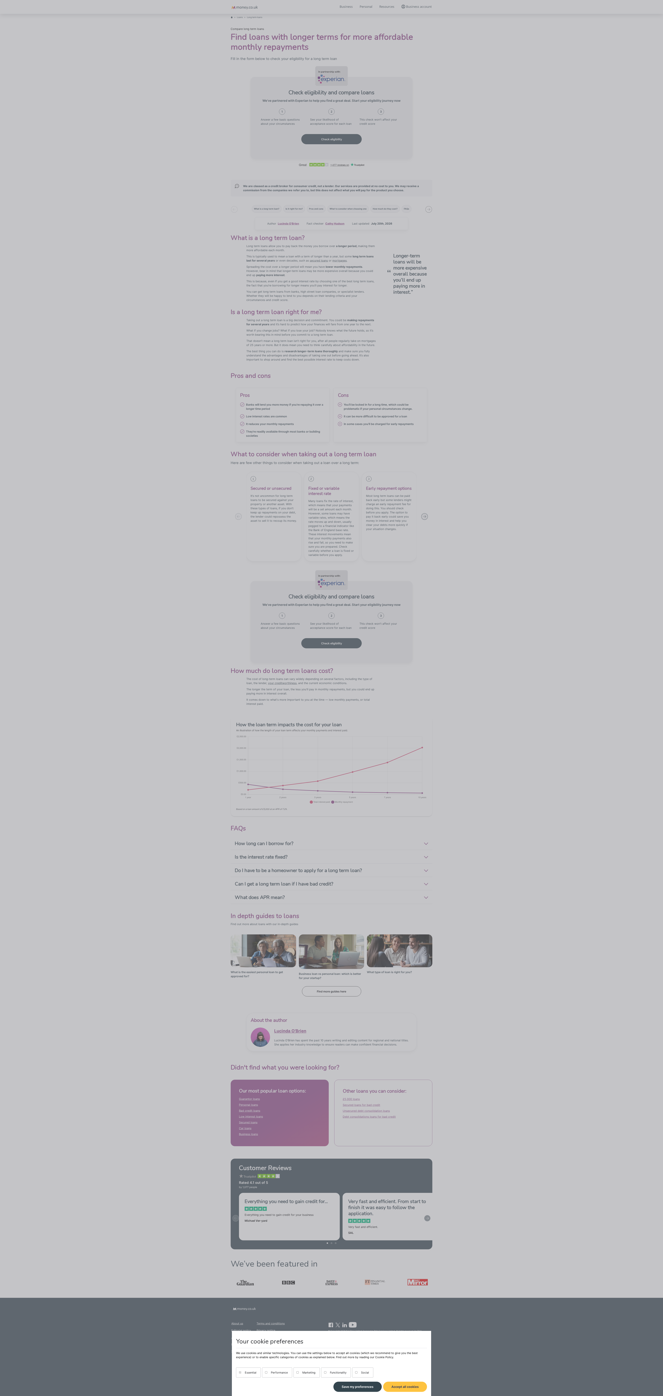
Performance (279, 1372)
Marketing (308, 1372)
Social (364, 1372)
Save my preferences (357, 1387)
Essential (250, 1372)
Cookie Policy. (384, 1357)
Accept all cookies (405, 1387)
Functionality (338, 1372)
